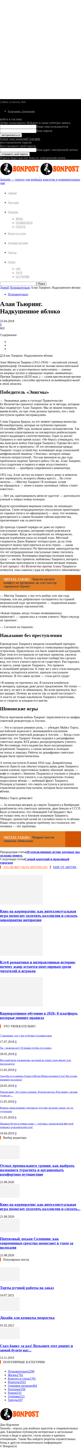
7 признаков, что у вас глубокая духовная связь (26, 1035)
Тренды (12, 252)
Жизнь (19, 219)
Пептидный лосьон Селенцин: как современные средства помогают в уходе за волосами (36, 1243)
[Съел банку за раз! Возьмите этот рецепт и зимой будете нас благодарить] (10, 1338)
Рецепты (20, 227)
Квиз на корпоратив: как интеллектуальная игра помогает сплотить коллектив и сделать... (40, 1206)
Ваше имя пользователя (52, 126)
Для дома (13, 202)
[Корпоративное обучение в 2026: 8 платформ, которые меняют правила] (21, 1005)
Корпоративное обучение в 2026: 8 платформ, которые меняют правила (39, 1015)
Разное (11, 262)
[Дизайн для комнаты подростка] (10, 1310)
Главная (12, 193)
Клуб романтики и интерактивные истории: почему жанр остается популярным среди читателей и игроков (38, 966)
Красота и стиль (17, 233)
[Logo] (20, 176)
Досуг (19, 273)
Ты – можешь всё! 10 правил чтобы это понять (26, 1047)
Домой (4, 287)
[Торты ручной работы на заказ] (10, 1280)
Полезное (13, 212)
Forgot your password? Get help (20, 139)
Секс (18, 269)
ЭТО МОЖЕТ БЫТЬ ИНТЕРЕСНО (25, 867)
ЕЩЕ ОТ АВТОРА (64, 867)
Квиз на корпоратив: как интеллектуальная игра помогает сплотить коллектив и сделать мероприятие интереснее (38, 915)
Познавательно (24, 223)
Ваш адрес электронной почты (57, 149)
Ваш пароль (44, 130)
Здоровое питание (18, 243)
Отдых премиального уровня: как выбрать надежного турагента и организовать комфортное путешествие (37, 1170)
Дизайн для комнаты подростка (27, 1318)
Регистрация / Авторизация (21, 111)
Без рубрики (22, 277)
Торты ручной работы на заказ (27, 1288)
